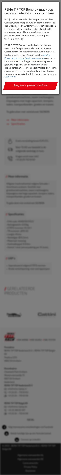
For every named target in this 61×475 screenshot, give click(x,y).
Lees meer (10, 77)
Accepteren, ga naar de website (30, 85)
